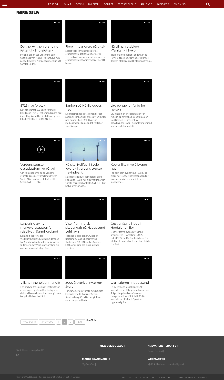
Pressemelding (127, 4)
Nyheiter (93, 4)
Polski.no (179, 4)
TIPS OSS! (132, 377)
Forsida (53, 4)
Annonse (146, 4)
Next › (80, 322)
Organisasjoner (186, 377)
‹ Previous (47, 322)
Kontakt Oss (147, 377)
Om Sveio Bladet (165, 377)
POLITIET (108, 4)
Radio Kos (162, 4)
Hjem (122, 377)
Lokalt (67, 4)
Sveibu (80, 4)
